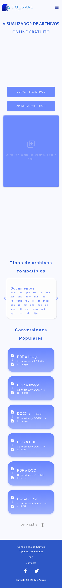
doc (32, 304)
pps (27, 309)
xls (41, 292)
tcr (25, 304)
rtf (12, 300)
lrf (39, 300)
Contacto (31, 562)
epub (19, 300)
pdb (13, 304)
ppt (43, 309)
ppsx (35, 309)
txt (34, 292)
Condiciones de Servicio (31, 546)
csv (21, 313)
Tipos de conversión (31, 551)
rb (19, 304)
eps (40, 304)
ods (21, 292)
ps (46, 304)
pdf (28, 292)
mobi (46, 300)
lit (33, 300)
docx (28, 296)
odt (44, 296)
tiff (20, 309)
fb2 (27, 300)
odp (28, 313)
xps (13, 296)
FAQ (31, 557)
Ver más (29, 525)
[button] (4, 299)
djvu (36, 313)
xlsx (48, 292)
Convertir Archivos (31, 91)
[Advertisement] (31, 58)
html (13, 292)
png (20, 296)
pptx (13, 313)
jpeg (13, 309)
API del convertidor (31, 106)
